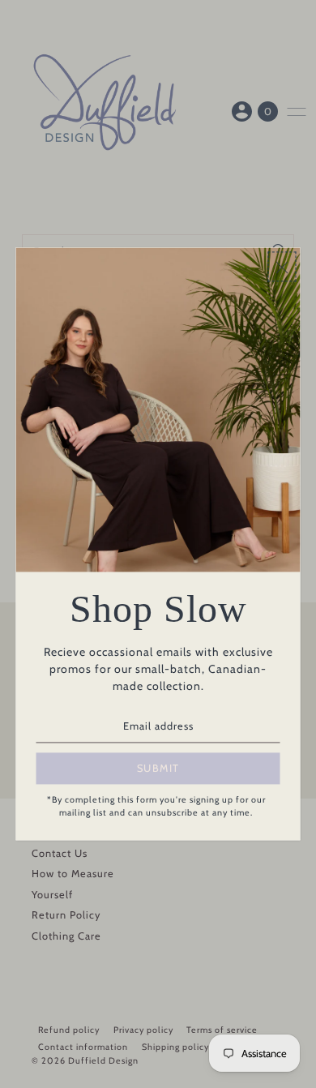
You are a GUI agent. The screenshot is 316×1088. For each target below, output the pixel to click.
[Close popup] (282, 266)
